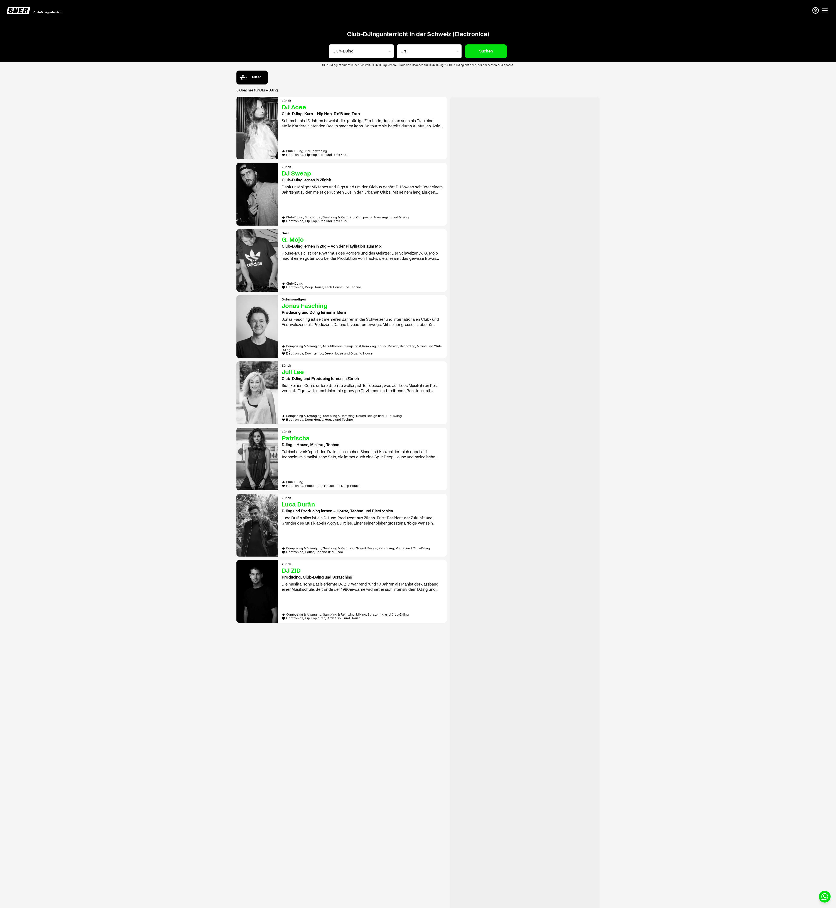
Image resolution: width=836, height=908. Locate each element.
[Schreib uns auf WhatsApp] (825, 897)
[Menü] (824, 10)
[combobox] (360, 51)
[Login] (816, 10)
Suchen (486, 51)
